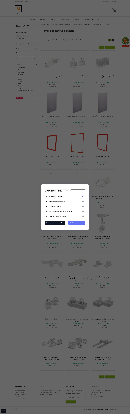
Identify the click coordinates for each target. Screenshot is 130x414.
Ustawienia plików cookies (58, 190)
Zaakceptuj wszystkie (77, 223)
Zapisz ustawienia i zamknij (54, 223)
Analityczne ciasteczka (56, 206)
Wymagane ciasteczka (56, 196)
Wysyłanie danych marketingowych (60, 211)
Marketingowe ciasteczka (57, 201)
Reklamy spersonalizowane (57, 216)
